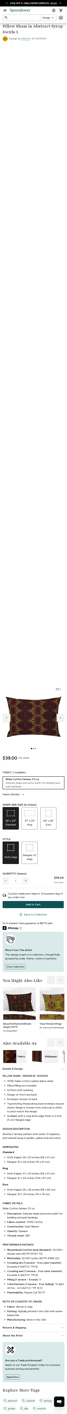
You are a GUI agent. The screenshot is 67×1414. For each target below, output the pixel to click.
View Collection (15, 966)
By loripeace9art (10, 1031)
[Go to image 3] (35, 748)
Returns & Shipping (33, 1327)
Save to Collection (33, 915)
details (53, 3)
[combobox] (48, 18)
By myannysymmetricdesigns (52, 1027)
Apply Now (12, 1377)
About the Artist (33, 1335)
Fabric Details (14, 794)
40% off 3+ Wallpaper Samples (29, 3)
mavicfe (25, 38)
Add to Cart (33, 904)
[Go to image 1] (31, 748)
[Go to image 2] (33, 748)
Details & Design (33, 1069)
